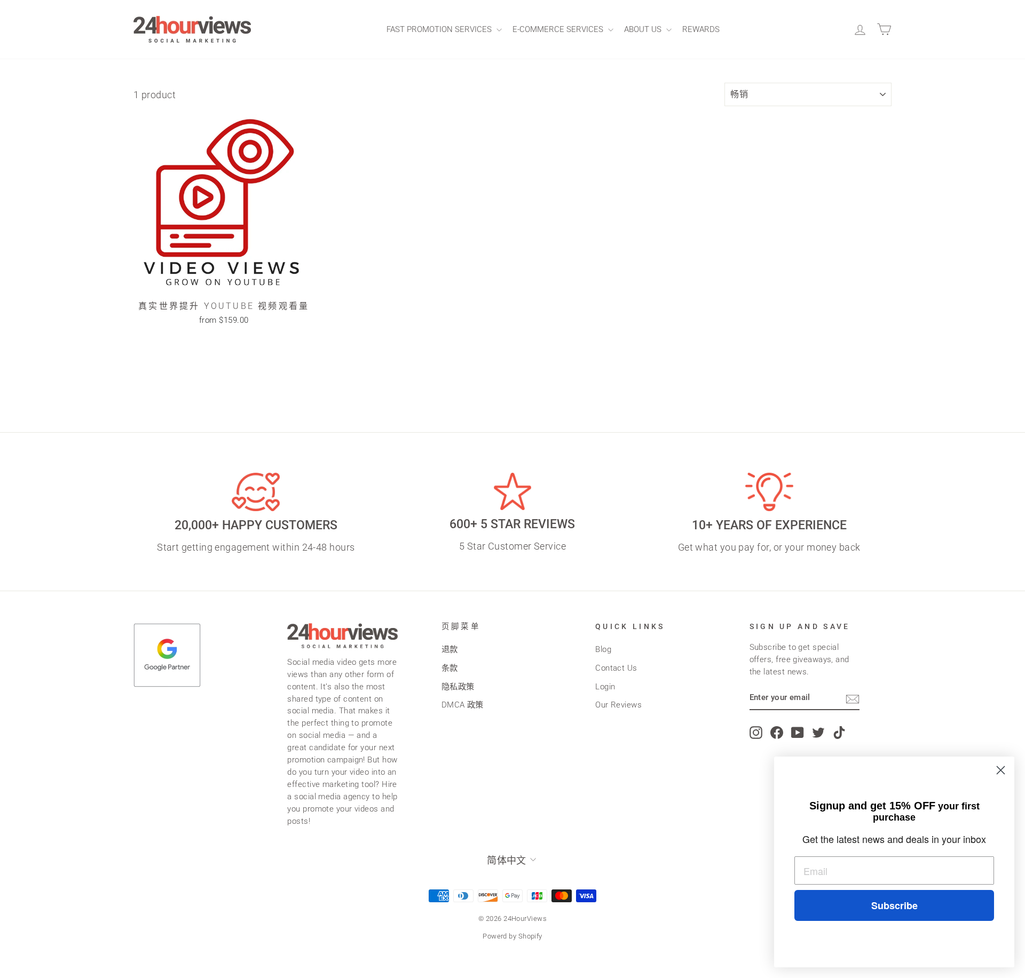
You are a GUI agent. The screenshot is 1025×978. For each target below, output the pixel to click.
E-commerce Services (558, 29)
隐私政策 (458, 686)
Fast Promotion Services (440, 29)
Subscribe (894, 905)
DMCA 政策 (462, 705)
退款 (449, 649)
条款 (449, 668)
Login (605, 686)
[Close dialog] (1000, 770)
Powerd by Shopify (512, 936)
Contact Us (616, 668)
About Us (644, 29)
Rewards (701, 29)
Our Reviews (618, 705)
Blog (603, 649)
